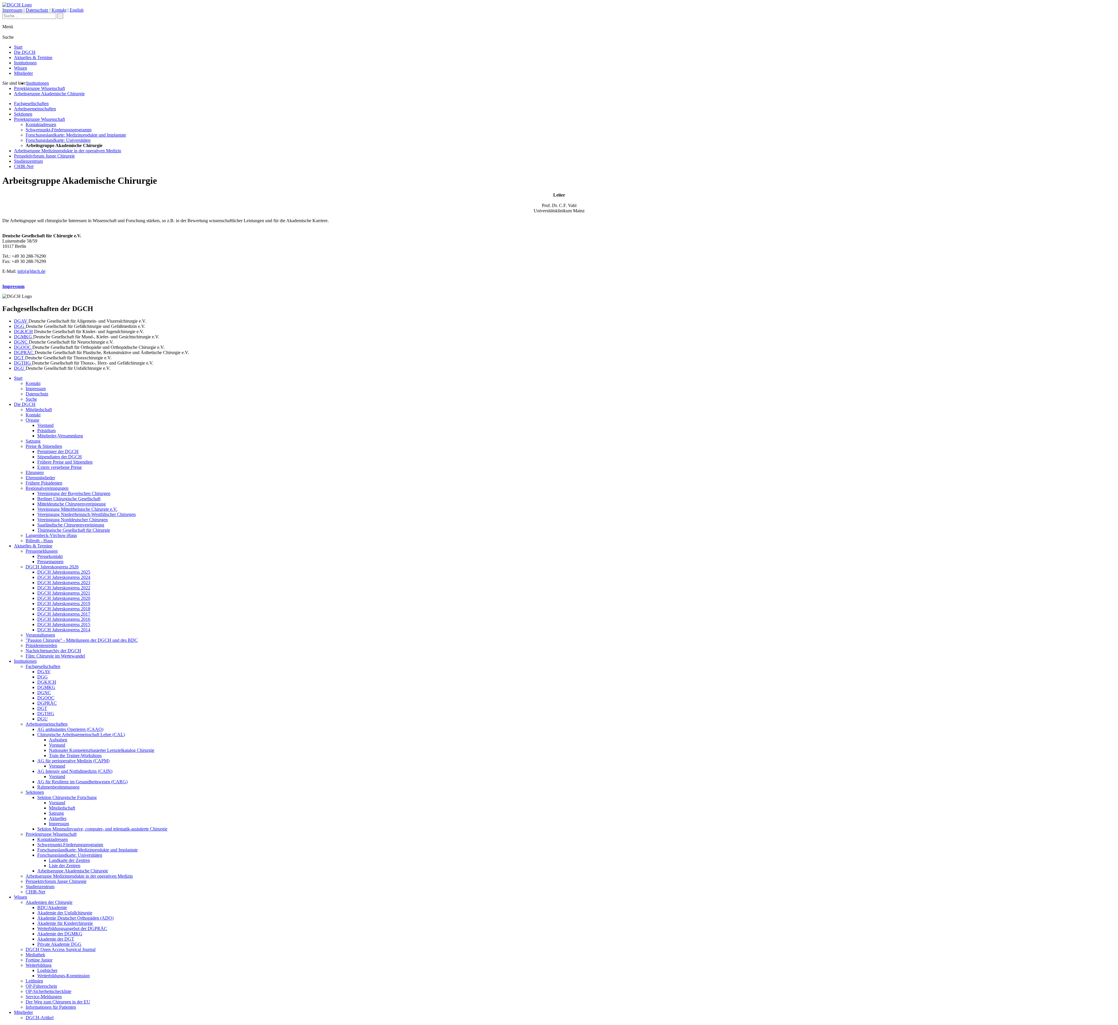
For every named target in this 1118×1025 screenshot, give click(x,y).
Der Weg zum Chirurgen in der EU (58, 1001)
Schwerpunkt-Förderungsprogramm (58, 129)
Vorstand (45, 425)
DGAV (21, 321)
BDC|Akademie (52, 907)
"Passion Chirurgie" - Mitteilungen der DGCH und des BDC (82, 640)
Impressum (12, 10)
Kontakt (59, 10)
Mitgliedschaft (39, 409)
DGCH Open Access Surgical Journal (60, 949)
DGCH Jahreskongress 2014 (63, 629)
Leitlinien (34, 980)
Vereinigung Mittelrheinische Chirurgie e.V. (77, 509)
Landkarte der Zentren (69, 860)
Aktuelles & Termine (33, 57)
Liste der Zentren (64, 865)
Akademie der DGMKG (59, 933)
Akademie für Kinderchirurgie (65, 923)
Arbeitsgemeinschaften (35, 108)
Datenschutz (37, 10)
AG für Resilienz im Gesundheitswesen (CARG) (82, 781)
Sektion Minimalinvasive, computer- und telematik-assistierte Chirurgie (102, 828)
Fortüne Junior (39, 959)
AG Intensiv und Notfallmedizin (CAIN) (74, 771)
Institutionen (25, 62)
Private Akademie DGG (59, 944)
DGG (20, 326)
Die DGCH (25, 52)
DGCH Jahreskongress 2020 (63, 598)
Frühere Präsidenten (44, 482)
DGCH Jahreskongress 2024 (63, 577)
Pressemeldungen (42, 551)
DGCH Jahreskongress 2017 (63, 614)
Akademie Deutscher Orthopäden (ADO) (75, 918)
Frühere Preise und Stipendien (65, 462)
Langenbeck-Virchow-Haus (51, 535)
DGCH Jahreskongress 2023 (63, 582)
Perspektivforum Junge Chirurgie (44, 155)
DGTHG (23, 362)
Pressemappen (50, 561)
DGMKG (23, 336)
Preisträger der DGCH (58, 451)
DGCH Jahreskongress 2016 (63, 619)
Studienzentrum (28, 161)
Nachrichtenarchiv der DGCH (53, 650)
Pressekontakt (50, 556)
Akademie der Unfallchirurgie (64, 912)
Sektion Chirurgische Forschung (67, 797)
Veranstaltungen (40, 634)
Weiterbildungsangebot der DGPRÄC (72, 928)
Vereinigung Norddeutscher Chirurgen (72, 519)
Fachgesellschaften (31, 103)
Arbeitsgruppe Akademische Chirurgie (49, 93)
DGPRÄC (24, 352)
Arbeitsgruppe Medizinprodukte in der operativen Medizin (67, 150)
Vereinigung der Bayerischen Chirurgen (73, 493)
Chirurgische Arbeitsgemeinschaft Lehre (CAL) (81, 734)
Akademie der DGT (55, 938)
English (77, 10)
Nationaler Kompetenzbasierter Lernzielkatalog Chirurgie (101, 750)
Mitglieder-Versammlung (60, 435)
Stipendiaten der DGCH (59, 456)
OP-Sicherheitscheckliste (48, 991)
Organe (32, 420)
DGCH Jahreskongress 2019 (63, 603)
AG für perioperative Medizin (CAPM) (73, 760)
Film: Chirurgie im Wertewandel (55, 655)
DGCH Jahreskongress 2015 (63, 624)
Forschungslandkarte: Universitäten (58, 140)
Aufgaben (58, 739)
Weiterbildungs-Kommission (63, 975)
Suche (31, 399)
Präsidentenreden (41, 645)
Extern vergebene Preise (59, 467)
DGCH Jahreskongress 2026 (52, 566)
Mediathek (35, 954)
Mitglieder (23, 73)
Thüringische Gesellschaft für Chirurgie (73, 530)
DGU (20, 368)
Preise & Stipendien (44, 446)
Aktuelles (57, 818)
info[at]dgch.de (31, 271)
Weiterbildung (39, 965)
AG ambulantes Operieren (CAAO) (70, 729)
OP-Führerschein (41, 986)
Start (18, 47)
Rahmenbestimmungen (58, 786)
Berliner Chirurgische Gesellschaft (68, 498)
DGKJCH (23, 331)
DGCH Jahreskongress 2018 (63, 608)
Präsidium (46, 430)
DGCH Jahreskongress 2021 (63, 593)
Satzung (33, 441)
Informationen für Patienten (51, 1007)
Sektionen (23, 114)
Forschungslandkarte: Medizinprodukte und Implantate (76, 134)
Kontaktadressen (41, 124)
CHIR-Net (23, 166)
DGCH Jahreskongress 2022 (63, 587)
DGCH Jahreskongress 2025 (63, 572)
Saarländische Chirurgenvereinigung (70, 524)
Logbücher (47, 970)
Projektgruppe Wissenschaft (39, 88)
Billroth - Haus (39, 540)
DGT (19, 357)
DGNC (21, 342)
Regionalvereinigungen (47, 488)
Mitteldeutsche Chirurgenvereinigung (71, 503)
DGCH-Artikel (40, 1017)
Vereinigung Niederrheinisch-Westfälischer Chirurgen (86, 514)
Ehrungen (35, 472)
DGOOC (23, 347)
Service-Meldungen (44, 996)
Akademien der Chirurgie (49, 902)
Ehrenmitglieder (40, 477)
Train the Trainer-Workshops (75, 755)
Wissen (20, 68)
